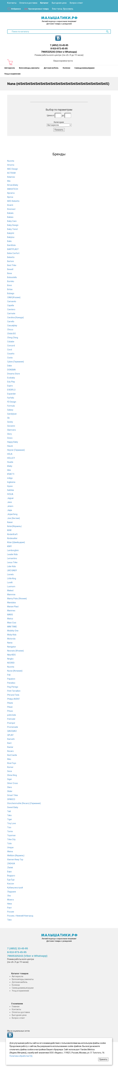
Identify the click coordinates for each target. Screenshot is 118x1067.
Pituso (10, 711)
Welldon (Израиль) (15, 855)
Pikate (10, 703)
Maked (10, 590)
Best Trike (11, 265)
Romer (10, 767)
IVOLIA (10, 494)
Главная (15, 1006)
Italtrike (10, 490)
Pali (9, 675)
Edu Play (11, 382)
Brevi (9, 285)
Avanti (10, 205)
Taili (9, 811)
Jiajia (9, 510)
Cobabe (10, 341)
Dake (9, 366)
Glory (9, 434)
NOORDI (10, 663)
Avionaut (11, 209)
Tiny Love (11, 823)
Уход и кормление (12, 74)
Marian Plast (13, 606)
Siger (9, 779)
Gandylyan (12, 414)
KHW (9, 530)
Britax (10, 289)
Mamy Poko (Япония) (17, 598)
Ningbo (10, 659)
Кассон (10, 883)
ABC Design (12, 169)
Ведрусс (11, 875)
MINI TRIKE (12, 626)
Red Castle (12, 755)
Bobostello (12, 277)
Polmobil (11, 719)
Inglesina (11, 482)
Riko (9, 759)
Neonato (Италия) (15, 651)
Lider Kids (11, 566)
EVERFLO (11, 390)
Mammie (11, 594)
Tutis (9, 843)
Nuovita (10, 161)
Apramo (11, 193)
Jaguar (10, 498)
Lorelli (10, 582)
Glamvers (11, 430)
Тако (9, 920)
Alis (9, 181)
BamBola (11, 245)
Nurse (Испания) (14, 671)
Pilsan (10, 707)
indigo (10, 478)
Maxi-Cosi (11, 622)
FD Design (11, 402)
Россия (10, 912)
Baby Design (12, 225)
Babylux (10, 237)
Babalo (10, 213)
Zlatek (10, 867)
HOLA (9, 454)
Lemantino (12, 558)
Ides (9, 470)
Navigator (11, 647)
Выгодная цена (59, 3)
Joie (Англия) (13, 518)
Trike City (11, 839)
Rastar (10, 747)
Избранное (16, 9)
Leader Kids (12, 554)
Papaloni (11, 679)
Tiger (9, 819)
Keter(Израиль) (14, 526)
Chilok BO (11, 333)
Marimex (11, 610)
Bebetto (11, 257)
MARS (10, 614)
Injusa (10, 486)
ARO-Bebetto (13, 201)
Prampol (11, 723)
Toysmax (11, 835)
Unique (10, 847)
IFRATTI (10, 474)
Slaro (9, 787)
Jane (9, 502)
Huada (10, 462)
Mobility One (12, 631)
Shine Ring (12, 775)
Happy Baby (12, 442)
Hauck (10, 446)
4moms (10, 165)
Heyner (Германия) (16, 450)
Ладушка (11, 891)
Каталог (44, 3)
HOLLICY (11, 458)
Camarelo (11, 301)
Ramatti (11, 739)
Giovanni (11, 426)
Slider (9, 791)
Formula (11, 406)
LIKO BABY (12, 570)
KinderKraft (12, 534)
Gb (8, 418)
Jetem (10, 506)
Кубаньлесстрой (15, 887)
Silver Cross (12, 783)
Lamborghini (13, 550)
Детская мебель (51, 68)
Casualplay (12, 325)
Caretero (11, 309)
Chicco (10, 329)
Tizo (9, 827)
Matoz (10, 618)
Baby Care (12, 221)
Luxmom (11, 586)
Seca (9, 771)
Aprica (10, 197)
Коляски (66, 68)
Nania (9, 643)
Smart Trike (12, 795)
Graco (10, 438)
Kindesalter (12, 538)
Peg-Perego (12, 687)
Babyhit (10, 233)
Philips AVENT (13, 699)
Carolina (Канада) (15, 317)
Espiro (10, 386)
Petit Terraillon (13, 691)
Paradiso (11, 683)
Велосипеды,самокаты (29, 68)
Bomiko (10, 281)
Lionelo (10, 574)
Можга (10, 900)
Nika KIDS (11, 655)
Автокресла (9, 68)
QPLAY (10, 735)
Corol (9, 349)
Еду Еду (11, 879)
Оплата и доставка (28, 3)
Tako (9, 815)
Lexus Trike (12, 562)
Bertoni (10, 261)
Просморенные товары (38, 9)
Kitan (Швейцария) (16, 542)
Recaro (10, 751)
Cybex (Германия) (15, 361)
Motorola (11, 639)
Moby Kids (11, 635)
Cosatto (10, 353)
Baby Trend (12, 229)
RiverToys (11, 763)
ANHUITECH (12, 189)
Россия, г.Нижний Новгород (20, 916)
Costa (10, 357)
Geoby (10, 422)
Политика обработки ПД (21, 1056)
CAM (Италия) (13, 297)
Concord (11, 345)
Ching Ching (12, 337)
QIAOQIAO (12, 731)
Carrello (10, 321)
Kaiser (10, 522)
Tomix (10, 831)
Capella (10, 305)
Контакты (11, 3)
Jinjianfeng (12, 514)
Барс (9, 871)
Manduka (11, 602)
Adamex (11, 177)
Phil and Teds (13, 695)
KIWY (9, 546)
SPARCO (11, 799)
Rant (9, 743)
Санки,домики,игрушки (84, 68)
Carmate (11, 313)
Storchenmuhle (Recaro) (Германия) (24, 803)
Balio (9, 241)
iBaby (9, 466)
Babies (10, 217)
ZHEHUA (11, 863)
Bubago (10, 293)
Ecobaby (11, 378)
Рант (9, 908)
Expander (11, 394)
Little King (11, 578)
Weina (10, 851)
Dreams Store (13, 374)
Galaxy (10, 410)
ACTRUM (11, 173)
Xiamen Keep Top (15, 859)
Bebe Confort (13, 253)
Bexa (9, 273)
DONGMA (11, 370)
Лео (9, 895)
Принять (103, 1059)
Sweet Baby (12, 807)
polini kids (11, 715)
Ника (9, 904)
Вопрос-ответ (76, 3)
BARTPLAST (13, 249)
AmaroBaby (12, 185)
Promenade (12, 727)
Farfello (10, 398)
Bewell (10, 269)
